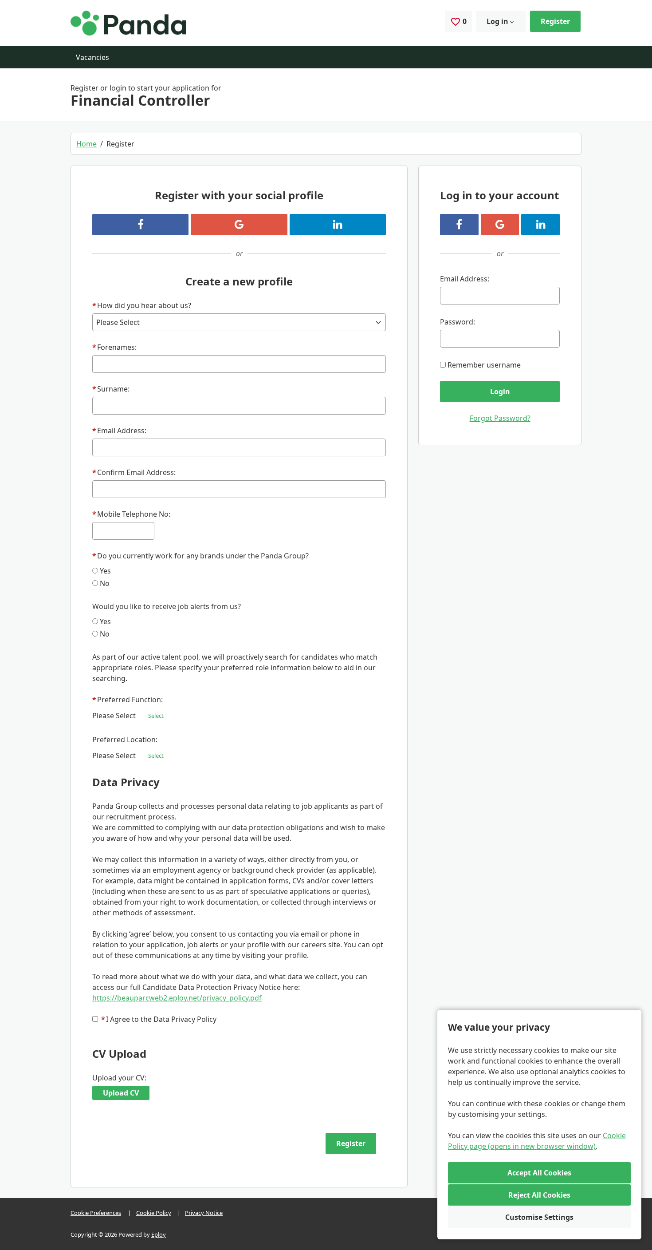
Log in (497, 21)
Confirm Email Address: (134, 472)
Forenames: (114, 347)
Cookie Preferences (96, 1213)
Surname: (111, 389)
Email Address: (119, 430)
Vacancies (92, 57)
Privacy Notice (204, 1213)
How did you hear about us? (141, 305)
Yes (105, 571)
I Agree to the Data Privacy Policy (158, 1019)
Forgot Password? (500, 418)
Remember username (484, 365)
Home (86, 144)
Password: (457, 322)
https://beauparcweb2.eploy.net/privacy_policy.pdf (177, 998)
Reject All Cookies (539, 1195)
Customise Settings (539, 1217)
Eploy (158, 1234)
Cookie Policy (153, 1213)
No (105, 583)
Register (555, 21)
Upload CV (121, 1093)
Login (500, 391)
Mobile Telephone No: (131, 514)
